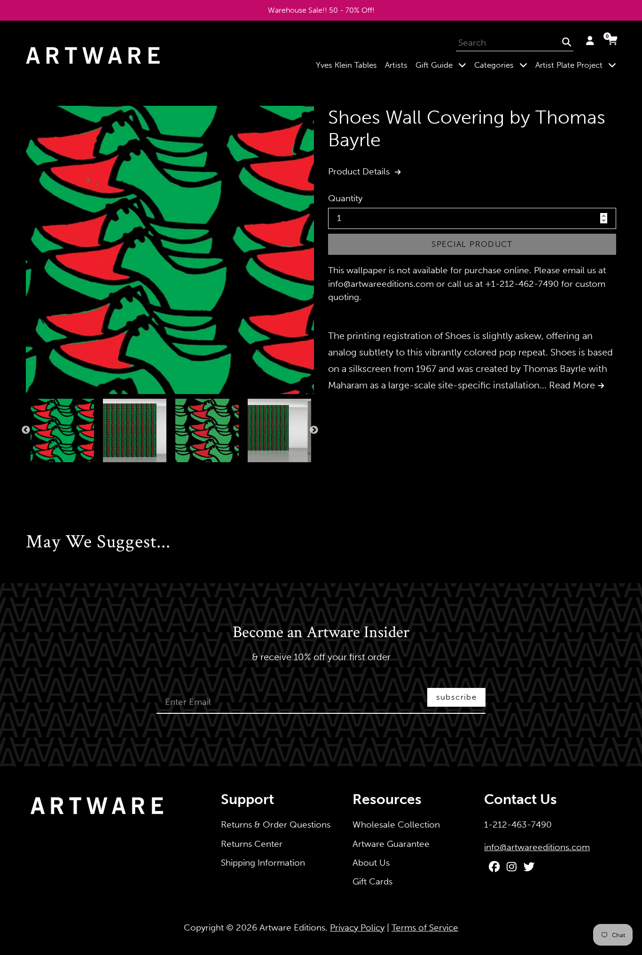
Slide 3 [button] (47, 472)
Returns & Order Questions (275, 824)
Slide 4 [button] (57, 472)
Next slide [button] (314, 430)
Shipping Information (263, 862)
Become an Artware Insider (321, 633)
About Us (371, 862)
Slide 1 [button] (28, 472)
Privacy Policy (357, 927)
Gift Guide (442, 65)
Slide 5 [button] (66, 472)
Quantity (345, 198)
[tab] (28, 472)
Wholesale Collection (396, 824)
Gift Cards (372, 881)
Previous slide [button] (26, 430)
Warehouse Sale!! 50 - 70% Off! (321, 10)
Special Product (471, 244)
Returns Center (251, 843)
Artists (396, 65)
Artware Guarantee (391, 843)
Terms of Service (424, 927)
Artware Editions (292, 927)
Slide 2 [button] (38, 472)
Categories (502, 65)
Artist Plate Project (577, 65)
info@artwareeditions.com (537, 847)
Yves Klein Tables (346, 65)
